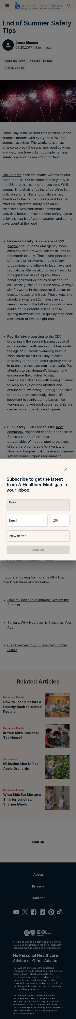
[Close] (65, 469)
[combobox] (38, 536)
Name (12, 502)
